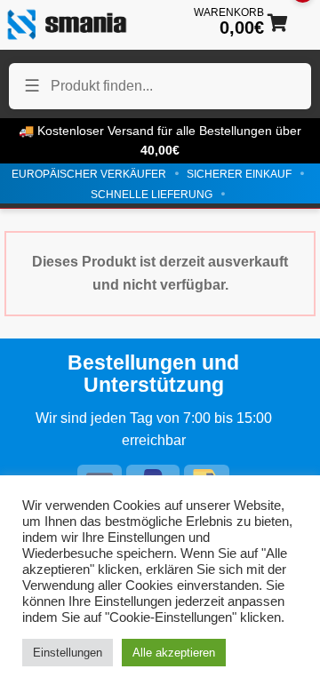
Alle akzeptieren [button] (173, 652)
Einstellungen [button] (67, 652)
